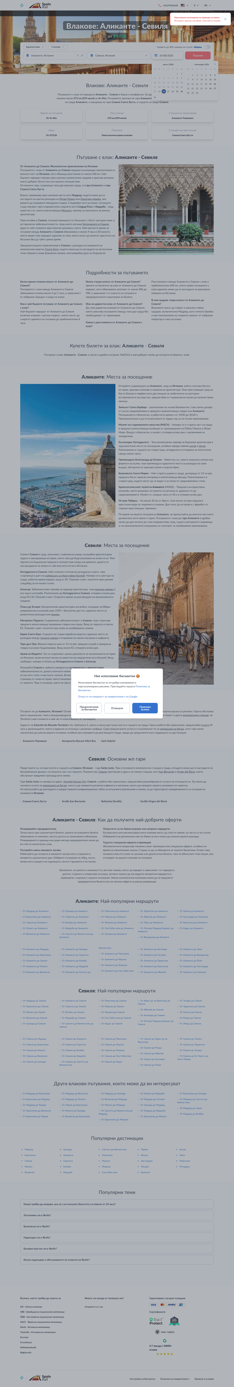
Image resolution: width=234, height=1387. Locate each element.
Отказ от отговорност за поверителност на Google (107, 696)
